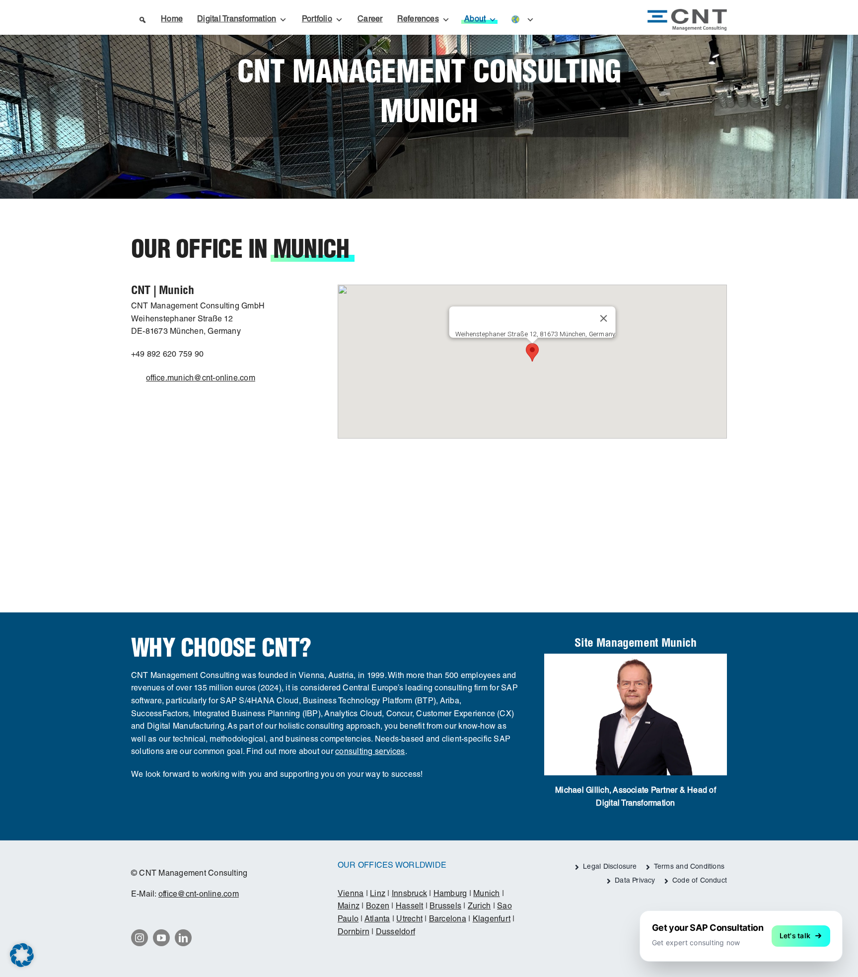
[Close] (603, 318)
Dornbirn (353, 933)
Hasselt (410, 907)
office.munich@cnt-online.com (200, 379)
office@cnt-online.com (198, 895)
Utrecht (409, 920)
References (418, 20)
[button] (532, 352)
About (475, 20)
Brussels (445, 907)
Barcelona (447, 920)
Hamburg (450, 895)
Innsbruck (409, 895)
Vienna (350, 895)
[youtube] (161, 937)
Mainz (348, 907)
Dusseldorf (395, 933)
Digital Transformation (236, 20)
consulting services (370, 752)
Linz (377, 895)
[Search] (141, 20)
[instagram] (139, 937)
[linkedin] (183, 937)
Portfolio (317, 20)
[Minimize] (839, 914)
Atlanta (377, 920)
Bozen (377, 907)
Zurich (479, 907)
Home (172, 20)
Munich (486, 895)
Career (370, 20)
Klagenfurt (491, 920)
